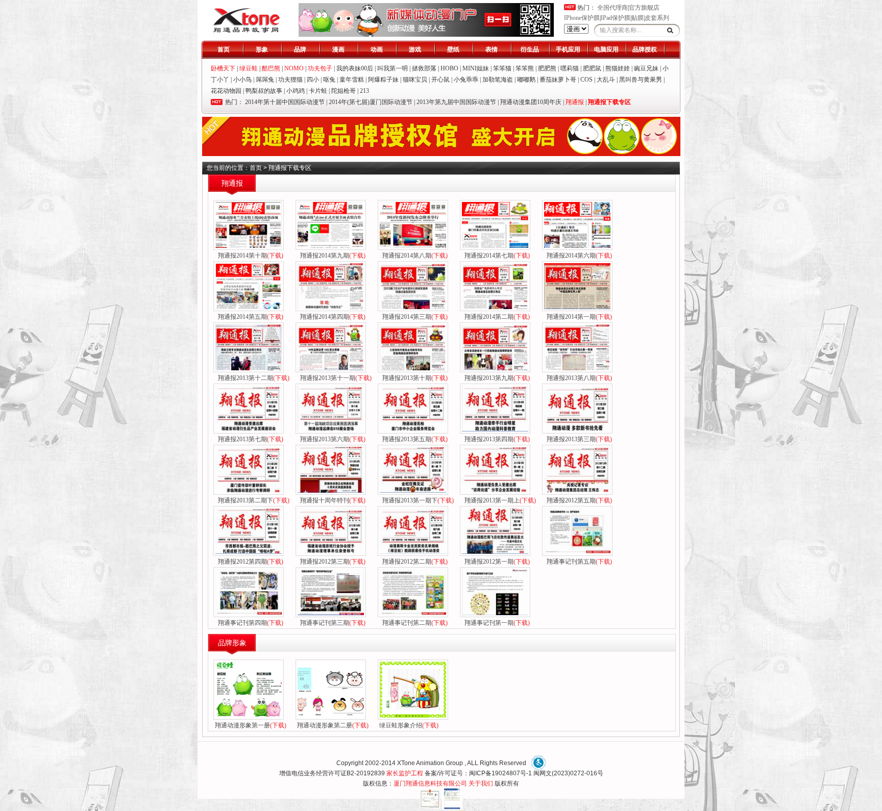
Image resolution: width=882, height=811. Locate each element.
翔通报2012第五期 (578, 500)
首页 (223, 49)
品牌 (300, 49)
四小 (313, 79)
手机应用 (568, 49)
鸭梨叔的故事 (264, 90)
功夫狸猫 (290, 79)
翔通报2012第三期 (331, 561)
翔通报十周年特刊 (331, 500)
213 (364, 90)
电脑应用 (606, 49)
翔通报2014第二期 (495, 316)
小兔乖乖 (466, 79)
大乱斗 (606, 79)
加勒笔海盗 (497, 79)
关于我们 (481, 783)
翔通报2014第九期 (331, 255)
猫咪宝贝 (415, 79)
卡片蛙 (318, 90)
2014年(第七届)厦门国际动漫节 (370, 102)
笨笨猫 (502, 68)
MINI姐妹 (475, 68)
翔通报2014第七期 (495, 255)
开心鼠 (440, 79)
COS (586, 79)
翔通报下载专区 (609, 102)
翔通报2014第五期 (249, 316)
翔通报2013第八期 (578, 378)
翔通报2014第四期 (331, 316)
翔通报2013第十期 (413, 378)
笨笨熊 (525, 68)
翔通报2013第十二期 (252, 378)
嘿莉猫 (569, 68)
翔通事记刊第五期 (578, 561)
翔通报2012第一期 (495, 561)
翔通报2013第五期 (413, 439)
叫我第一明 (392, 68)
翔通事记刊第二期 (413, 622)
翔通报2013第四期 (495, 439)
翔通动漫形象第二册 (333, 725)
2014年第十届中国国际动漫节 (285, 102)
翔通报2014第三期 (413, 316)
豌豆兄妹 (646, 68)
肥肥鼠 (592, 68)
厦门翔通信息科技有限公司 (430, 783)
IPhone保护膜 (582, 17)
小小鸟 (242, 79)
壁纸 (453, 49)
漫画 (338, 49)
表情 (491, 49)
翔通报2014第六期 (578, 255)
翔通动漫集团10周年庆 (530, 102)
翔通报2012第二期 (413, 561)
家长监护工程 (404, 773)
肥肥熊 (547, 68)
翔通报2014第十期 (249, 255)
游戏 (415, 49)
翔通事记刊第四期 (249, 622)
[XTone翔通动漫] (246, 31)
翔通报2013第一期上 (498, 500)
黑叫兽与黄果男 (640, 79)
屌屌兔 (265, 79)
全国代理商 (612, 7)
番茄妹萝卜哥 (558, 79)
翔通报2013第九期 (495, 378)
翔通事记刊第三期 (331, 622)
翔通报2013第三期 (578, 439)
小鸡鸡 (295, 90)
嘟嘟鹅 (526, 79)
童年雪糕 (351, 79)
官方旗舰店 (644, 7)
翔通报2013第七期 (249, 439)
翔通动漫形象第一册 (250, 725)
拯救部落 (424, 68)
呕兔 (329, 79)
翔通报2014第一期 (578, 316)
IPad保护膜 (615, 17)
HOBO (449, 68)
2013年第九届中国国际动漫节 (456, 102)
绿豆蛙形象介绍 (408, 725)
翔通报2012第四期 (249, 561)
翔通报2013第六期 (331, 439)
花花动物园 (226, 90)
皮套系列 (657, 17)
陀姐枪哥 (343, 90)
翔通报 (575, 102)
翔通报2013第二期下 (252, 500)
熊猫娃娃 (617, 68)
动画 (377, 49)
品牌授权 (644, 49)
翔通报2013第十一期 (334, 378)
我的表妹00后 (354, 68)
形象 (262, 49)
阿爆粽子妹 (383, 79)
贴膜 (637, 17)
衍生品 (530, 49)
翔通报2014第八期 (413, 255)
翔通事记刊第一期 (495, 622)
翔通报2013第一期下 (416, 500)
